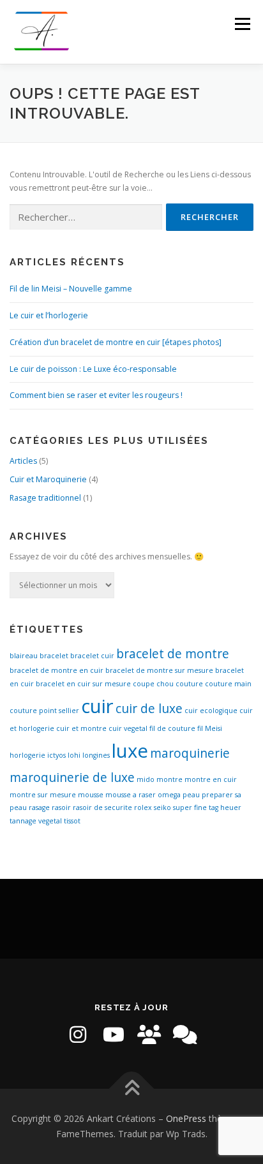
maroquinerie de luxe (72, 777)
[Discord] (185, 1034)
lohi (74, 755)
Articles (23, 460)
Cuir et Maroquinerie (48, 479)
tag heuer (225, 807)
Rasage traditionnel (45, 497)
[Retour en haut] (131, 1089)
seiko (162, 807)
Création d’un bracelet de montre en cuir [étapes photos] (116, 342)
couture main (228, 683)
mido (145, 779)
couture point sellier (44, 710)
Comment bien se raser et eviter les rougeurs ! (96, 395)
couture (189, 683)
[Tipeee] (149, 1034)
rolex (143, 807)
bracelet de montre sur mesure (159, 670)
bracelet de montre (172, 653)
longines (96, 755)
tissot (72, 820)
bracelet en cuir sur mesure (83, 683)
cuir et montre (81, 728)
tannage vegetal (36, 820)
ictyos (56, 755)
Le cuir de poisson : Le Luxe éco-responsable (93, 369)
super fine (190, 807)
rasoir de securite (102, 807)
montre (169, 779)
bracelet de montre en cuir (56, 670)
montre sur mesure (43, 794)
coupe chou (153, 683)
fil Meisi (209, 728)
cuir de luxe (149, 708)
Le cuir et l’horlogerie (49, 315)
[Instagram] (77, 1034)
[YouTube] (113, 1034)
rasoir (61, 807)
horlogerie (27, 755)
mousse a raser (130, 794)
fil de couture (172, 728)
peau (191, 794)
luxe (130, 750)
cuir (97, 706)
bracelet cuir (92, 655)
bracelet (54, 655)
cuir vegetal (128, 728)
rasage (39, 807)
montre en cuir (210, 779)
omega (169, 794)
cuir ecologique (210, 710)
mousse (90, 794)
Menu (241, 23)
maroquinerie (190, 753)
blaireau (24, 655)
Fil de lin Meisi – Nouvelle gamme (71, 288)
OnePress (186, 1118)
